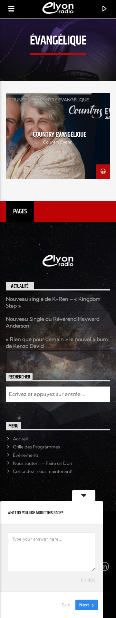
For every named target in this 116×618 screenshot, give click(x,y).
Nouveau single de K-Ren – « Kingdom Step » (53, 302)
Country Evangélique (62, 99)
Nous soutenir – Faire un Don (42, 463)
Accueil (20, 439)
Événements (26, 455)
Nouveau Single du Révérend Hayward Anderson (53, 322)
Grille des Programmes (36, 447)
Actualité (20, 286)
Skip (66, 604)
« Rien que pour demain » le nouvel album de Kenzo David (57, 342)
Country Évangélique (59, 134)
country (19, 99)
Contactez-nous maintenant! (42, 471)
